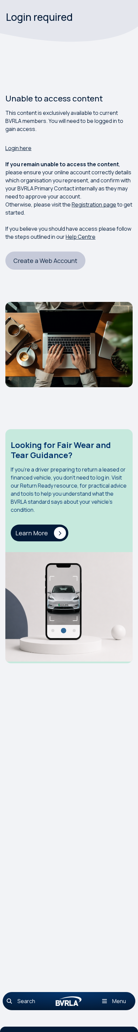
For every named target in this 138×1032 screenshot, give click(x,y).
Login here (18, 148)
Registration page (94, 204)
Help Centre (80, 236)
